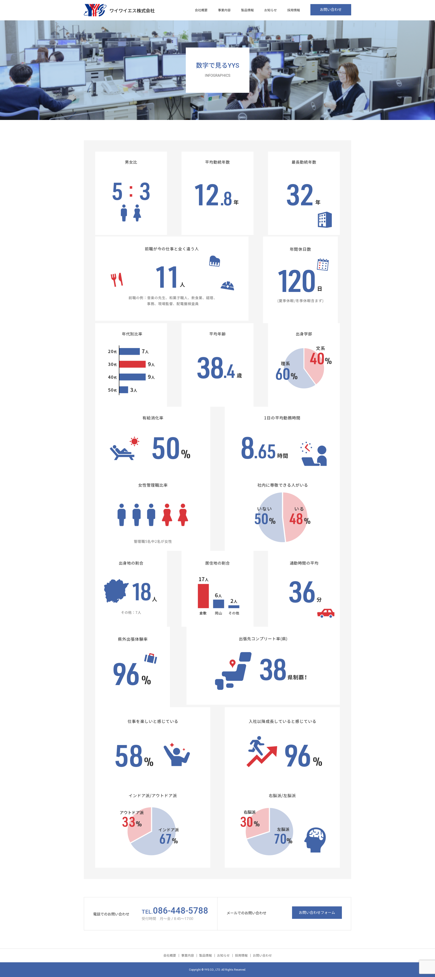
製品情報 (247, 10)
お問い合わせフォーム (317, 912)
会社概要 (201, 10)
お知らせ (270, 10)
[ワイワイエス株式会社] (119, 10)
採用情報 (293, 10)
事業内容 (224, 10)
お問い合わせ (331, 9)
